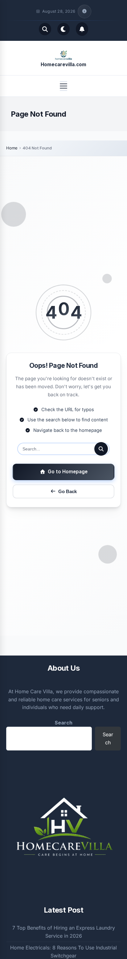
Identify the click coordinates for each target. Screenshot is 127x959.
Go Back (67, 491)
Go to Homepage (68, 472)
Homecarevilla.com (63, 64)
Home (12, 147)
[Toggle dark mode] (63, 29)
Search (63, 723)
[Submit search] (101, 449)
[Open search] (45, 29)
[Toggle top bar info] (84, 11)
